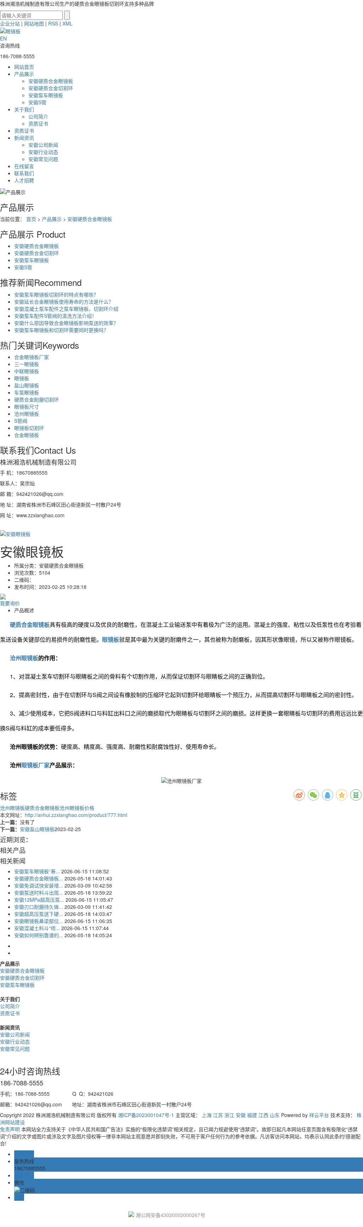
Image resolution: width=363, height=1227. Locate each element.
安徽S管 (37, 102)
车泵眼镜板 (26, 392)
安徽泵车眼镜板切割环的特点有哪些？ (56, 294)
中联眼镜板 (26, 371)
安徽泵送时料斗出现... (38, 892)
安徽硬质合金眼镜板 (50, 80)
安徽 (241, 1114)
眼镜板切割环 (29, 427)
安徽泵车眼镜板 (45, 95)
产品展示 (24, 73)
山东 (275, 1114)
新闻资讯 (24, 137)
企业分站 (10, 23)
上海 (207, 1114)
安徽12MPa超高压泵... (39, 899)
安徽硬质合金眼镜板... (38, 878)
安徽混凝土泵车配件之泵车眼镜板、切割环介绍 (66, 308)
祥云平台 (319, 1114)
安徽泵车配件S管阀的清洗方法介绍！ (55, 315)
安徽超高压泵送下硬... (38, 913)
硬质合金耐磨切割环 (36, 399)
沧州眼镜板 (26, 413)
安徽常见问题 (43, 158)
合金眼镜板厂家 (31, 356)
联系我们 (24, 173)
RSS (53, 23)
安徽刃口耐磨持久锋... (38, 906)
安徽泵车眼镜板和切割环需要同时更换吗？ (61, 329)
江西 (263, 1114)
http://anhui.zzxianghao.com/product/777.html (76, 814)
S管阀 (20, 420)
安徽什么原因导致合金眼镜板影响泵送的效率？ (66, 322)
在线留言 (24, 166)
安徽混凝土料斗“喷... (37, 928)
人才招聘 (24, 180)
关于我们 (24, 109)
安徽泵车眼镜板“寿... (37, 871)
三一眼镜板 (26, 363)
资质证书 (38, 123)
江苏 (218, 1114)
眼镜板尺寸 (26, 406)
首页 (31, 218)
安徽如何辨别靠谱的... (38, 935)
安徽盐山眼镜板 (37, 829)
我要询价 (10, 603)
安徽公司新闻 (43, 144)
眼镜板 (21, 378)
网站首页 (24, 66)
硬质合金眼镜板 (42, 807)
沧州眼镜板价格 (77, 807)
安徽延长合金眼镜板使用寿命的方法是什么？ (63, 301)
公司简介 (38, 116)
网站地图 (34, 23)
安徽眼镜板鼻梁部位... (38, 920)
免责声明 (10, 1129)
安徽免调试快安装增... (38, 885)
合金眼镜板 (26, 434)
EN (3, 38)
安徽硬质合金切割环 (50, 88)
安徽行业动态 (43, 151)
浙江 (229, 1114)
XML (67, 23)
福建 (252, 1114)
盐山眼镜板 (26, 385)
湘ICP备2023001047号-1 (146, 1114)
